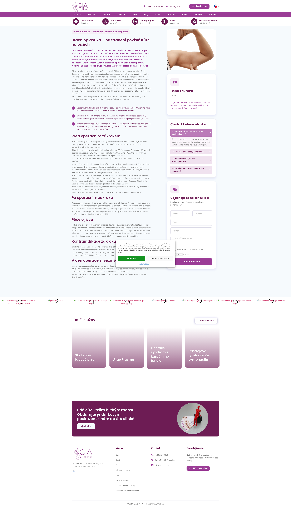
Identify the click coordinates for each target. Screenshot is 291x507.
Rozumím (131, 258)
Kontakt (212, 14)
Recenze (198, 14)
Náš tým (91, 14)
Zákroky (106, 14)
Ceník (134, 14)
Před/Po (170, 14)
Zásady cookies (144, 264)
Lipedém (121, 14)
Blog (146, 14)
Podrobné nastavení (160, 258)
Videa (184, 14)
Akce (157, 14)
